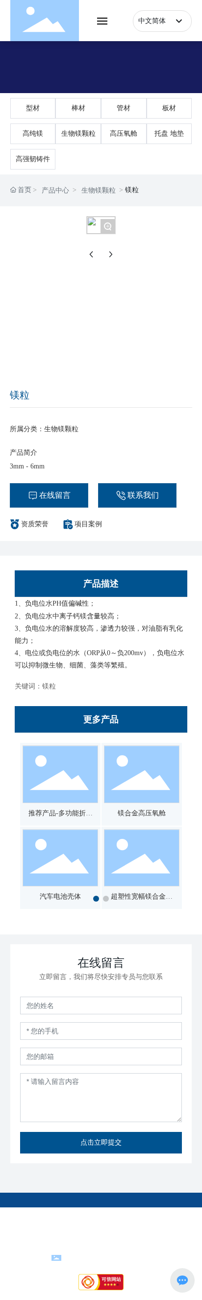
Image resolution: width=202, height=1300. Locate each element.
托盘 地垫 (169, 133)
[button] (96, 899)
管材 (123, 108)
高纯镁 (33, 133)
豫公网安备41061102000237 (107, 1256)
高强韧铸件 (33, 159)
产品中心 (55, 190)
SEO (154, 1246)
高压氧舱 (123, 133)
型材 (33, 108)
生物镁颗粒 (78, 133)
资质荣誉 (35, 524)
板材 (169, 108)
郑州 (109, 1246)
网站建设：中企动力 (71, 1246)
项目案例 (88, 524)
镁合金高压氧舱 (142, 813)
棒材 (78, 108)
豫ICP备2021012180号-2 (101, 1235)
